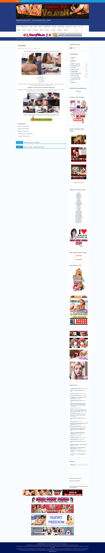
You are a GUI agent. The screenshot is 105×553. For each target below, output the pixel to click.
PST (82, 26)
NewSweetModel (78, 215)
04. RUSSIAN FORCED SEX (75, 65)
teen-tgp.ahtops (79, 204)
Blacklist (78, 205)
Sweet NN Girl (78, 210)
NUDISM (29, 30)
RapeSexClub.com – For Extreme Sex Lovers (33, 20)
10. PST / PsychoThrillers (75, 77)
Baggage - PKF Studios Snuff (23, 131)
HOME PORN (59, 30)
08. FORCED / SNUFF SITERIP (75, 73)
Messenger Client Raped (75, 426)
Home (18, 26)
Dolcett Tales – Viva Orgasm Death (77, 450)
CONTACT (66, 30)
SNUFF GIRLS (68, 26)
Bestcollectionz (79, 220)
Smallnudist (78, 208)
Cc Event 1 (72, 435)
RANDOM (19, 30)
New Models (78, 218)
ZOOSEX (24, 30)
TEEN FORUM (35, 30)
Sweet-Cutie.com (78, 219)
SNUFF (35, 26)
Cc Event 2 (72, 408)
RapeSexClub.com (41, 543)
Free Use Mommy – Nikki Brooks (76, 418)
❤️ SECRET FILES (24, 26)
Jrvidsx (78, 199)
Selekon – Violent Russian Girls (76, 390)
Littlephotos (78, 196)
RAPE (31, 26)
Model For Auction (73, 439)
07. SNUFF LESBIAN (74, 71)
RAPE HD (40, 26)
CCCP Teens (78, 206)
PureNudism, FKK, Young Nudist (76, 478)
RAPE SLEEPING (61, 26)
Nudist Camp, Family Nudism (75, 480)
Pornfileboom (78, 201)
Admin (27, 48)
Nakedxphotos (78, 195)
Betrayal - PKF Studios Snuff (23, 126)
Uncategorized (73, 82)
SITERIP (74, 26)
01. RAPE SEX (73, 57)
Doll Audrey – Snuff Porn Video (76, 441)
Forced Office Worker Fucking (75, 400)
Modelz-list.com (79, 222)
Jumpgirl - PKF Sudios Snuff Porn (24, 136)
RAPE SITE (47, 30)
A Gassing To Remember (75, 395)
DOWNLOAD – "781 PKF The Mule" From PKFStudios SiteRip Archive (41, 87)
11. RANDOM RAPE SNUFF (75, 79)
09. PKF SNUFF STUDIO (35, 48)
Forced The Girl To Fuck (74, 393)
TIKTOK (41, 30)
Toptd (79, 209)
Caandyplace (78, 198)
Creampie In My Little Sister (25, 0)
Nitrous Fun (72, 421)
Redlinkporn (78, 194)
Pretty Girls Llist (79, 214)
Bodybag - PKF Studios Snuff (23, 128)
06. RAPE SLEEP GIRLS (74, 69)
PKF (79, 26)
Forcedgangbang (78, 203)
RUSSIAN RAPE (47, 26)
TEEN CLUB (53, 30)
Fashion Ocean (78, 213)
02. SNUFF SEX (73, 60)
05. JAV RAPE (73, 67)
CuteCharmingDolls (78, 217)
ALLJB (78, 192)
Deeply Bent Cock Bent (74, 437)
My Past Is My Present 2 (74, 413)
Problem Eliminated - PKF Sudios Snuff (25, 133)
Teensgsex (79, 200)
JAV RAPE (54, 26)
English (73, 48)
